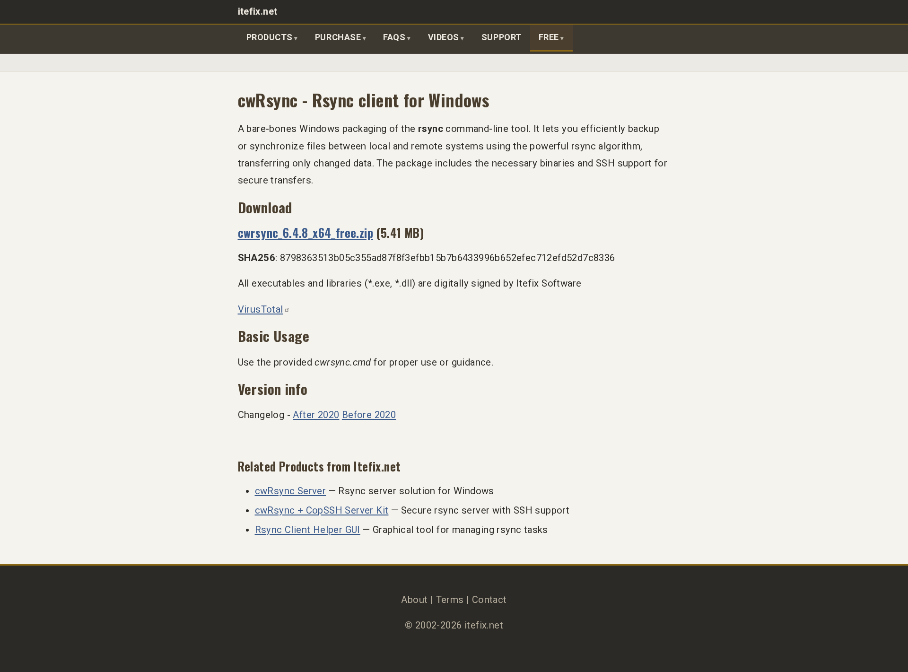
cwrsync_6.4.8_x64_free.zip (306, 232)
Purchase (338, 37)
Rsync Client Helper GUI (307, 529)
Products (269, 37)
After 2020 (316, 414)
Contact (489, 599)
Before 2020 (369, 414)
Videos (443, 37)
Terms (450, 599)
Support (501, 37)
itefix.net (258, 11)
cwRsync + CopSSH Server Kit (322, 510)
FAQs (394, 37)
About (414, 599)
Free (549, 37)
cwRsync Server (290, 491)
